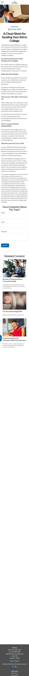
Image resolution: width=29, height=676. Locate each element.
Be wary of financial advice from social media (12, 280)
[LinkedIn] (16, 666)
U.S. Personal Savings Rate (12, 311)
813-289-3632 (16, 650)
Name (3, 212)
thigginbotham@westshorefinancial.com (14, 664)
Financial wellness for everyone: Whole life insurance (14, 339)
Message (4, 231)
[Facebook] (13, 666)
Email (2, 222)
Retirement (14, 673)
